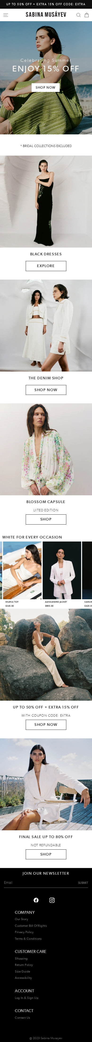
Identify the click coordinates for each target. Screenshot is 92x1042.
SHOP (46, 519)
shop (46, 854)
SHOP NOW (46, 390)
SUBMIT (83, 882)
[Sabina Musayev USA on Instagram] (36, 900)
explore (46, 266)
